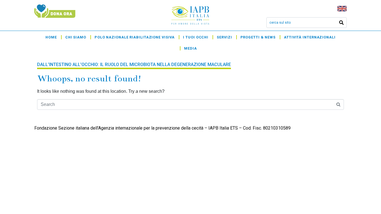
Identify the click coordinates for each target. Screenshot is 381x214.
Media (190, 48)
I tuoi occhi (195, 37)
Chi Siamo (75, 37)
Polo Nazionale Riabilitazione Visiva (135, 37)
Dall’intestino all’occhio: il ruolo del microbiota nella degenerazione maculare (134, 64)
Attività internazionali (310, 37)
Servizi (224, 37)
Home (51, 37)
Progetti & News (258, 37)
